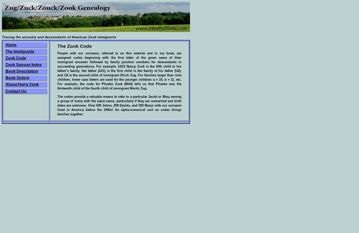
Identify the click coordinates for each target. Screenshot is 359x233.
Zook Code (16, 58)
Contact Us (16, 91)
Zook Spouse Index (24, 65)
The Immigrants (20, 51)
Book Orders (17, 78)
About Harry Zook (22, 84)
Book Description (22, 71)
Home (11, 45)
